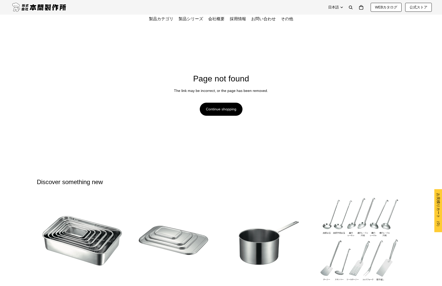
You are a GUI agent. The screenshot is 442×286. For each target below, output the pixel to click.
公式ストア (418, 7)
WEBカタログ (386, 7)
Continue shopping (221, 109)
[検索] (350, 7)
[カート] (361, 7)
